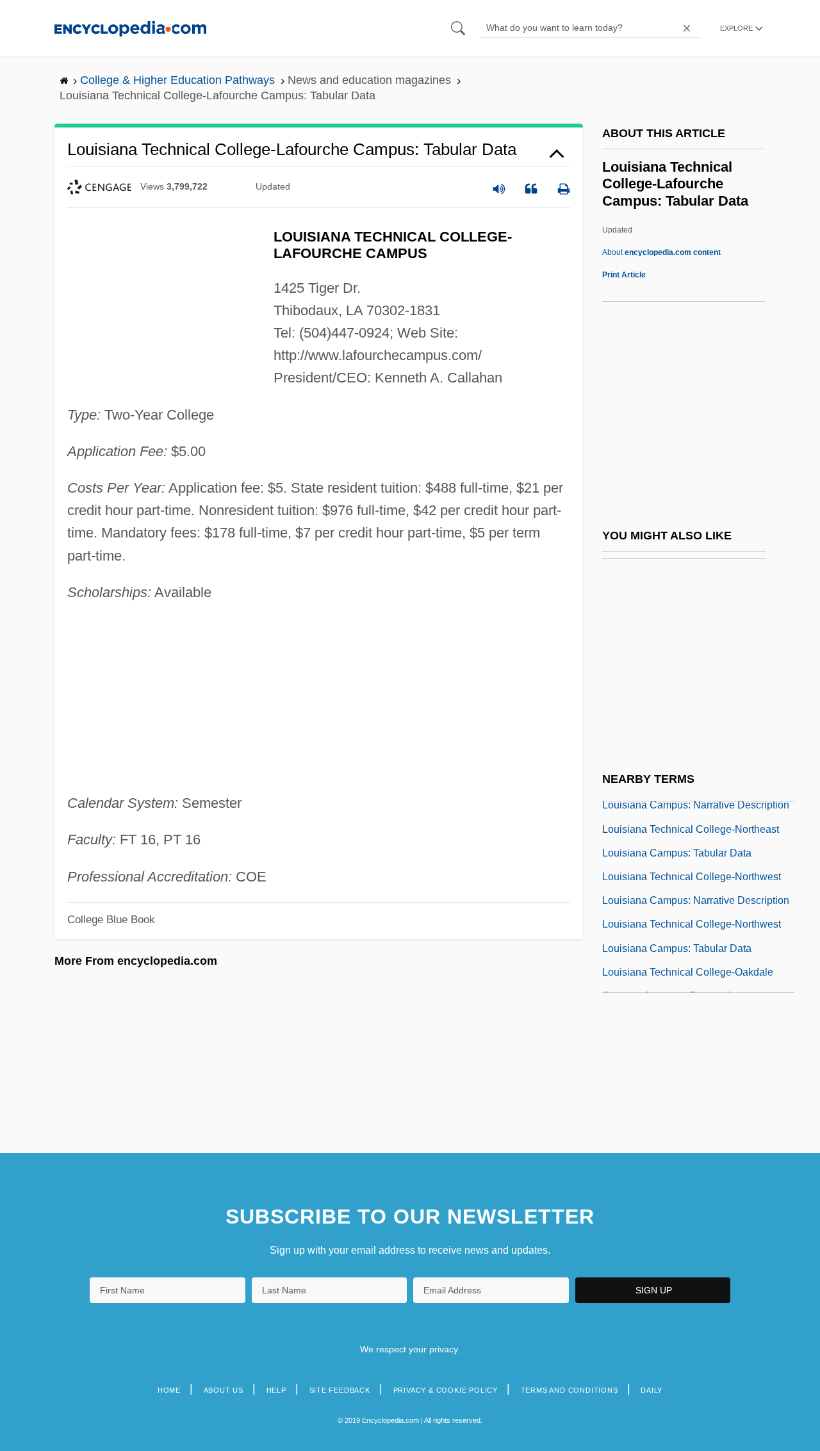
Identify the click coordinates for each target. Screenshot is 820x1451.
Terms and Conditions (569, 1390)
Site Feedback (339, 1390)
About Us (223, 1390)
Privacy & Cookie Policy (445, 1390)
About (661, 252)
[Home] (130, 28)
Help (276, 1390)
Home (169, 1390)
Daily (651, 1390)
